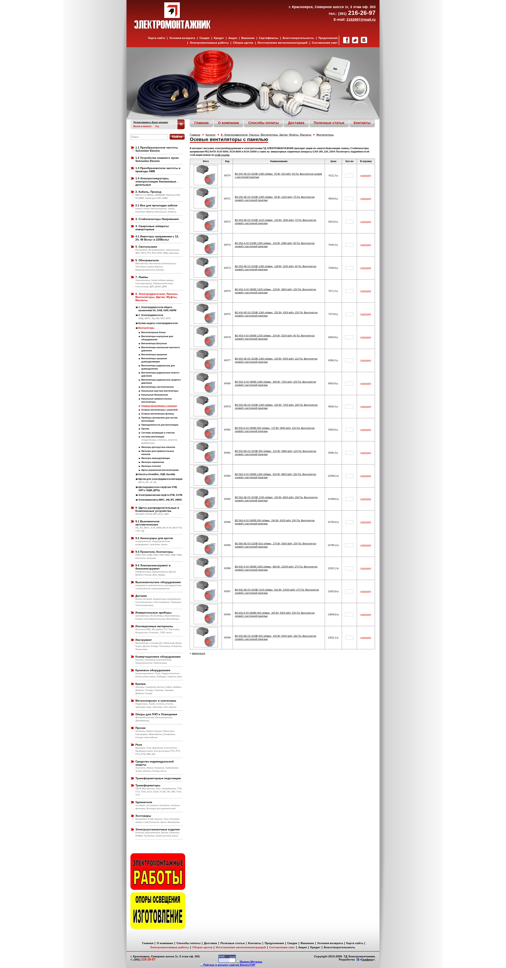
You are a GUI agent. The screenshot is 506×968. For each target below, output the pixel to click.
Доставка (210, 943)
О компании (165, 943)
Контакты (254, 943)
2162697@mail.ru (361, 20)
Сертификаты (268, 37)
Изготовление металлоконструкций (283, 42)
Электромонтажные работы (209, 42)
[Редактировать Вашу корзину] (181, 124)
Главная (195, 134)
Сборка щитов (243, 42)
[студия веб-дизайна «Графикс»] (357, 959)
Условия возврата (182, 37)
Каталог (211, 134)
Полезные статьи (232, 943)
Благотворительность (298, 37)
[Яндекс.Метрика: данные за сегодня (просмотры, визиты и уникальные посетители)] (249, 961)
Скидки (204, 37)
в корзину (366, 175)
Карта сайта (156, 37)
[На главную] (172, 27)
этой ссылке (222, 155)
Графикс (367, 959)
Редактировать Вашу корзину (150, 122)
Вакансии (248, 37)
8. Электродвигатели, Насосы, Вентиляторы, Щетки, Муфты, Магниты (266, 134)
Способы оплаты (189, 943)
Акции (232, 37)
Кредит (219, 37)
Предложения (328, 37)
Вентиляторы (325, 134)
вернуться (198, 653)
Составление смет (325, 42)
